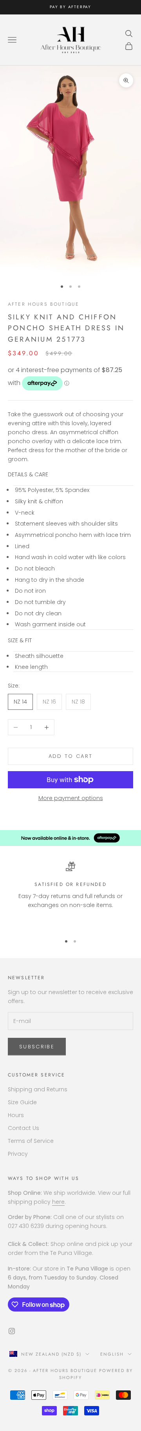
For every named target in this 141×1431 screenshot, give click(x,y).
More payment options (70, 798)
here (58, 1202)
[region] (70, 895)
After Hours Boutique (43, 304)
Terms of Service (31, 1141)
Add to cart (71, 756)
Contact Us (23, 1128)
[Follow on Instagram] (12, 1331)
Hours (16, 1115)
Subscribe (36, 1046)
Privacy (18, 1154)
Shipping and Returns (37, 1089)
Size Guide (22, 1102)
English (112, 1354)
